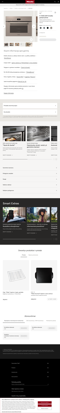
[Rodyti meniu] (2, 1)
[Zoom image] (31, 39)
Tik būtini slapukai (45, 405)
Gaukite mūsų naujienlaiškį (18, 395)
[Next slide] (34, 26)
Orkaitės (11, 8)
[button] (40, 28)
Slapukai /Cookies (18, 411)
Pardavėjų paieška (16, 382)
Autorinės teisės (5, 411)
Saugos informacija (9, 93)
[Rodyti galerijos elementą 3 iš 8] (17, 44)
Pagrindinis (6, 8)
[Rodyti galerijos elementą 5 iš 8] (28, 44)
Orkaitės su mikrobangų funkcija (20, 8)
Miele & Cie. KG (22, 81)
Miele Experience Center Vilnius (17, 391)
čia (22, 88)
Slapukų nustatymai (44, 408)
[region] (21, 26)
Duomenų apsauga (11, 411)
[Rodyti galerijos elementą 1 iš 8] (6, 44)
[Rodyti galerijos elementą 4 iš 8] (22, 44)
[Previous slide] (4, 26)
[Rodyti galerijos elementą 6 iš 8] (33, 44)
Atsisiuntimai (24, 328)
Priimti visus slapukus (45, 402)
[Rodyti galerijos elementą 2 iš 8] (11, 44)
